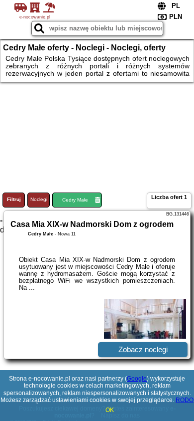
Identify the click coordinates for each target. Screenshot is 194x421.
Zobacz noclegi (143, 349)
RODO (185, 400)
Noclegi (38, 199)
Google (137, 378)
